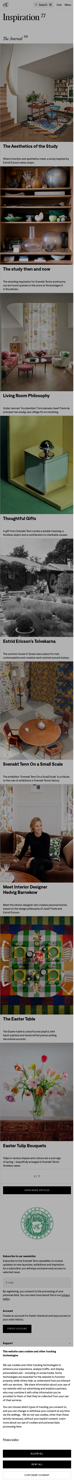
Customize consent (37, 1475)
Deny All (37, 1464)
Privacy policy (11, 1439)
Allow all (37, 1453)
